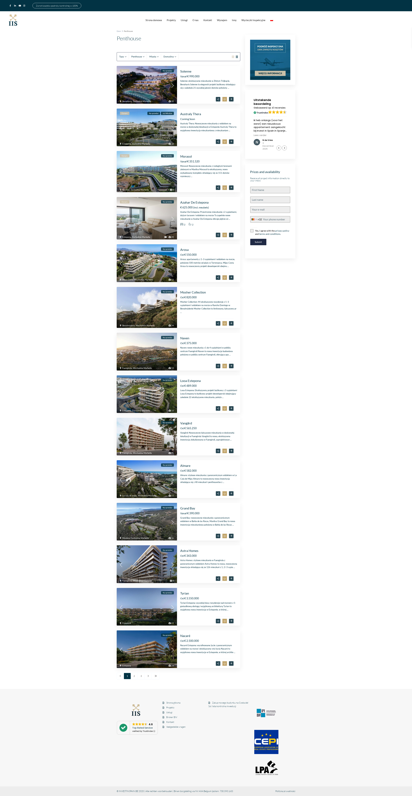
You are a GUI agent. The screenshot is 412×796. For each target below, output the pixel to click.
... (228, 88)
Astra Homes (189, 551)
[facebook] (11, 5)
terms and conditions (269, 234)
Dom (119, 31)
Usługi (184, 20)
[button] (284, 148)
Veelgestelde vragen (176, 726)
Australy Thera (190, 114)
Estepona (126, 143)
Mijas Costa (127, 279)
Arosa (184, 250)
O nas (195, 20)
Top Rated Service (142, 727)
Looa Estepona (190, 381)
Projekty (171, 20)
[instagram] (24, 5)
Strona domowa (153, 20)
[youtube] (20, 5)
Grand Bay (187, 508)
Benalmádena (128, 325)
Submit (258, 242)
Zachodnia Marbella (142, 101)
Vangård (186, 423)
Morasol (186, 156)
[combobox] (256, 219)
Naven (184, 338)
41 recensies (279, 107)
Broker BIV (171, 717)
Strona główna (173, 702)
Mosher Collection (193, 292)
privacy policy (282, 230)
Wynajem (222, 20)
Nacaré (185, 636)
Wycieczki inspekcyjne (253, 20)
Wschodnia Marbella (143, 279)
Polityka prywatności (285, 791)
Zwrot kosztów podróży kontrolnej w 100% (57, 5)
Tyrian (184, 593)
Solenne (185, 71)
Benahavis (127, 101)
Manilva (126, 189)
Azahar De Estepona (194, 202)
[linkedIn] (15, 5)
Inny (234, 20)
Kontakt (207, 20)
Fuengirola (127, 368)
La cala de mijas (129, 495)
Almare (185, 465)
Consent (254, 227)
